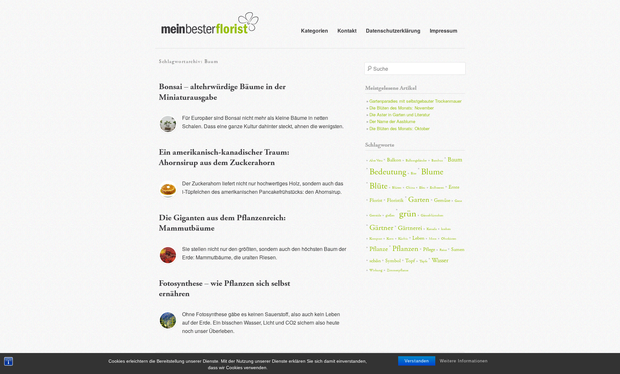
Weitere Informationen (464, 360)
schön (375, 260)
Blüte (378, 186)
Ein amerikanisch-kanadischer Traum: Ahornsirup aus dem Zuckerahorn (224, 157)
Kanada (432, 229)
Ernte (454, 187)
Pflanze (378, 249)
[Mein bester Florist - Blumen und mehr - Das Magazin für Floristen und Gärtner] (206, 27)
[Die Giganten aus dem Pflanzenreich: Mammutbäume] (168, 255)
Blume (432, 172)
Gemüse (442, 200)
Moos (433, 238)
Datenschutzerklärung (393, 30)
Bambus (437, 160)
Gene (458, 201)
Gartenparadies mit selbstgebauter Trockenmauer (415, 101)
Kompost (375, 238)
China (410, 187)
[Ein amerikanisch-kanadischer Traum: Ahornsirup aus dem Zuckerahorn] (168, 190)
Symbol (393, 260)
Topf (410, 260)
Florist (375, 200)
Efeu (422, 187)
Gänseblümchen (432, 215)
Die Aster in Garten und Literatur (399, 114)
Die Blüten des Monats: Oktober (399, 128)
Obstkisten (448, 238)
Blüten (396, 187)
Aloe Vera (375, 160)
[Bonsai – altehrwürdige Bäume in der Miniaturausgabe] (168, 124)
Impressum (443, 30)
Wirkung (375, 270)
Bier (414, 173)
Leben (418, 238)
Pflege (429, 249)
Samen (457, 249)
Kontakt (346, 30)
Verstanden (417, 360)
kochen (446, 229)
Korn (390, 238)
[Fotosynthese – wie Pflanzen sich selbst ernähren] (168, 320)
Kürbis (403, 238)
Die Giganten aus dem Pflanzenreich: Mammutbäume (222, 223)
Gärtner (381, 228)
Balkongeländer (416, 160)
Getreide (375, 215)
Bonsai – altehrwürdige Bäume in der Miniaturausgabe (222, 92)
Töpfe (423, 261)
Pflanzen (405, 249)
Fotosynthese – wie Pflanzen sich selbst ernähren (224, 288)
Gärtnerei (410, 228)
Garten (418, 199)
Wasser (440, 260)
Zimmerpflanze (397, 270)
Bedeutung (387, 172)
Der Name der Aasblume (392, 121)
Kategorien (314, 30)
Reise (443, 250)
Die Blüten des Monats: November (401, 108)
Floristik (395, 200)
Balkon (394, 160)
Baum (455, 159)
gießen (390, 215)
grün (407, 214)
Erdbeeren (437, 187)
